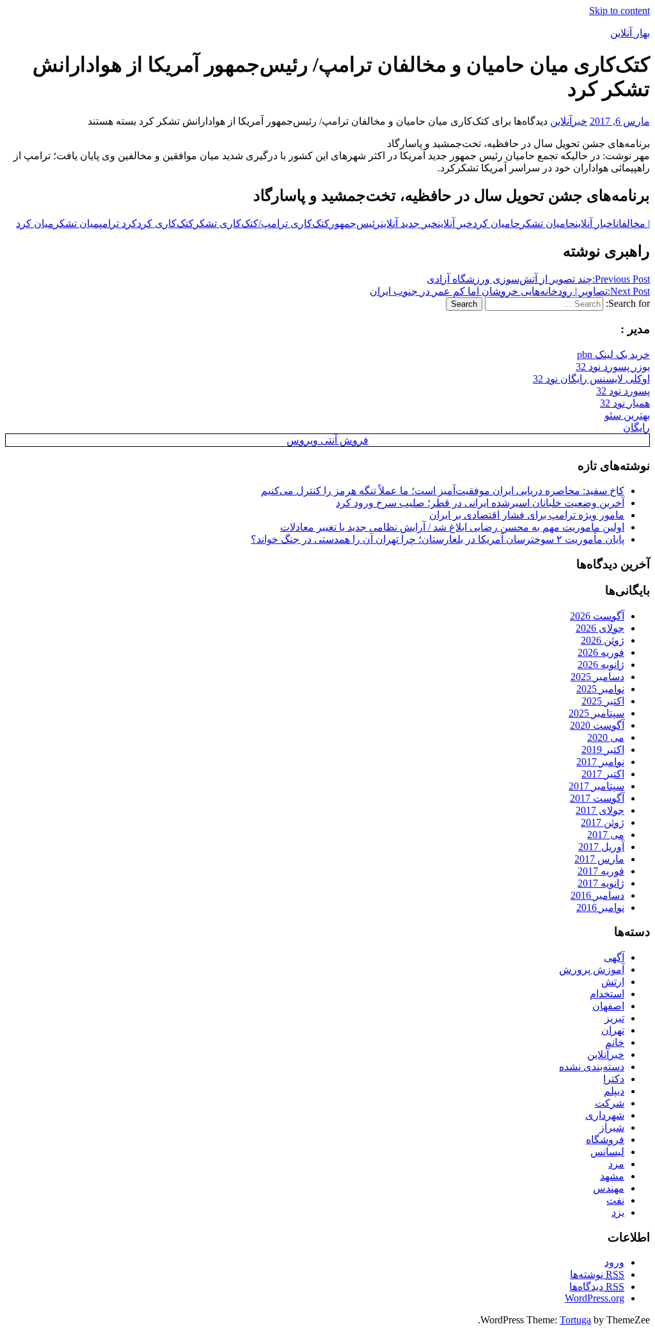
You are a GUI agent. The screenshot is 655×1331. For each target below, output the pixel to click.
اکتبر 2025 (602, 701)
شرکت (609, 1103)
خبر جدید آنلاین (409, 223)
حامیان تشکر (547, 223)
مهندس (608, 1188)
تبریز (614, 1018)
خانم (614, 1042)
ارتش (612, 981)
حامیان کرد (496, 223)
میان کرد (35, 223)
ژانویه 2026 (601, 664)
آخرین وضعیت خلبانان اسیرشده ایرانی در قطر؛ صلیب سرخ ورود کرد (480, 502)
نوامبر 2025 (600, 688)
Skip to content (619, 10)
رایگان (636, 427)
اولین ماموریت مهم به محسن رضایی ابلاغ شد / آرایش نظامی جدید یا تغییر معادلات (452, 527)
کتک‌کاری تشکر (226, 223)
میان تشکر (76, 223)
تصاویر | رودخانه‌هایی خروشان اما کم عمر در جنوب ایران (510, 291)
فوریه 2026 (601, 652)
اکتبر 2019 (602, 749)
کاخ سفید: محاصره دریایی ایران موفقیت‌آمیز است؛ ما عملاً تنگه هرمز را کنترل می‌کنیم (442, 490)
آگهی (614, 957)
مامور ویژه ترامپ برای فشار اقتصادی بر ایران (526, 515)
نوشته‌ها (597, 1274)
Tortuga (575, 1319)
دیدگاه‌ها (596, 1286)
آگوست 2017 (597, 798)
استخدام (607, 993)
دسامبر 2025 (597, 676)
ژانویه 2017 (601, 883)
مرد (616, 1163)
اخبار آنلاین (595, 223)
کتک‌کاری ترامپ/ (293, 223)
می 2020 (605, 737)
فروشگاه (605, 1139)
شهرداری (604, 1115)
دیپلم (614, 1091)
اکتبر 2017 (602, 773)
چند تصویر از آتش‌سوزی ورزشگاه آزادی (538, 279)
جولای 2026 (600, 628)
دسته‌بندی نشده (591, 1066)
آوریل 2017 (601, 846)
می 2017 (605, 834)
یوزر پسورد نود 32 (613, 366)
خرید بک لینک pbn (613, 354)
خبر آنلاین (455, 223)
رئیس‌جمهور (355, 223)
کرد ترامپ (118, 223)
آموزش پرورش (591, 969)
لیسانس (607, 1151)
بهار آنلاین (630, 32)
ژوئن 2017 (602, 822)
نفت (615, 1200)
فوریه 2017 (601, 871)
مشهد (612, 1176)
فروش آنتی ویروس (327, 440)
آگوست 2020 (597, 725)
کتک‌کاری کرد (165, 223)
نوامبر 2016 (600, 907)
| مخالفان (633, 223)
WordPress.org (594, 1298)
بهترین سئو (627, 415)
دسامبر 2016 (597, 895)
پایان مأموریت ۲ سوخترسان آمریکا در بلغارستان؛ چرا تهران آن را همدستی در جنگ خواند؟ (437, 539)
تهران (612, 1030)
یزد (618, 1212)
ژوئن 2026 (602, 640)
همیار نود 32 (625, 403)
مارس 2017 (599, 858)
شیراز (611, 1127)
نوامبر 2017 (600, 761)
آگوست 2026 (597, 616)
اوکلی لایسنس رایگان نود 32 (591, 378)
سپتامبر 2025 (596, 713)
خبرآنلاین (568, 121)
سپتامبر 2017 (596, 786)
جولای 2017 (600, 810)
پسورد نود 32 (623, 390)
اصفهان (608, 1005)
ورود (614, 1262)
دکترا (613, 1078)
